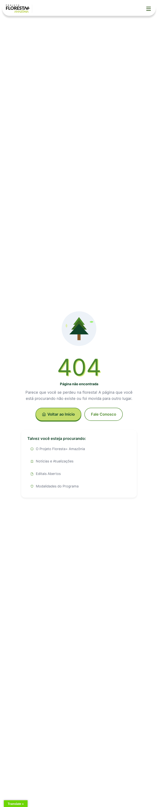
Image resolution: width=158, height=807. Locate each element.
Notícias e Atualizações (54, 461)
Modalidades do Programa (57, 486)
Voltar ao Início (61, 414)
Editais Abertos (48, 474)
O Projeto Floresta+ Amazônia (60, 449)
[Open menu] (148, 8)
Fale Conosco (103, 414)
